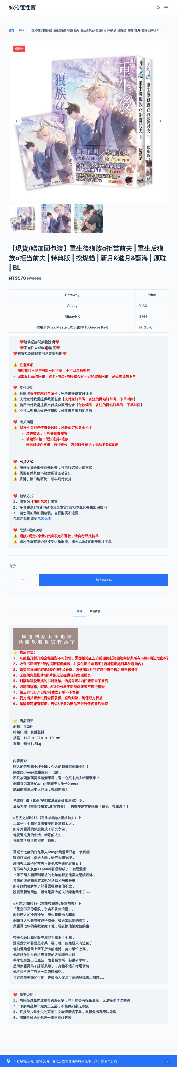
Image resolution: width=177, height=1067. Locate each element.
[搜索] (158, 7)
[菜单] (166, 8)
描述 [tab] (79, 611)
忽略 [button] (167, 1061)
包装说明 (44, 519)
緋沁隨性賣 (22, 7)
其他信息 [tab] (95, 611)
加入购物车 (104, 580)
